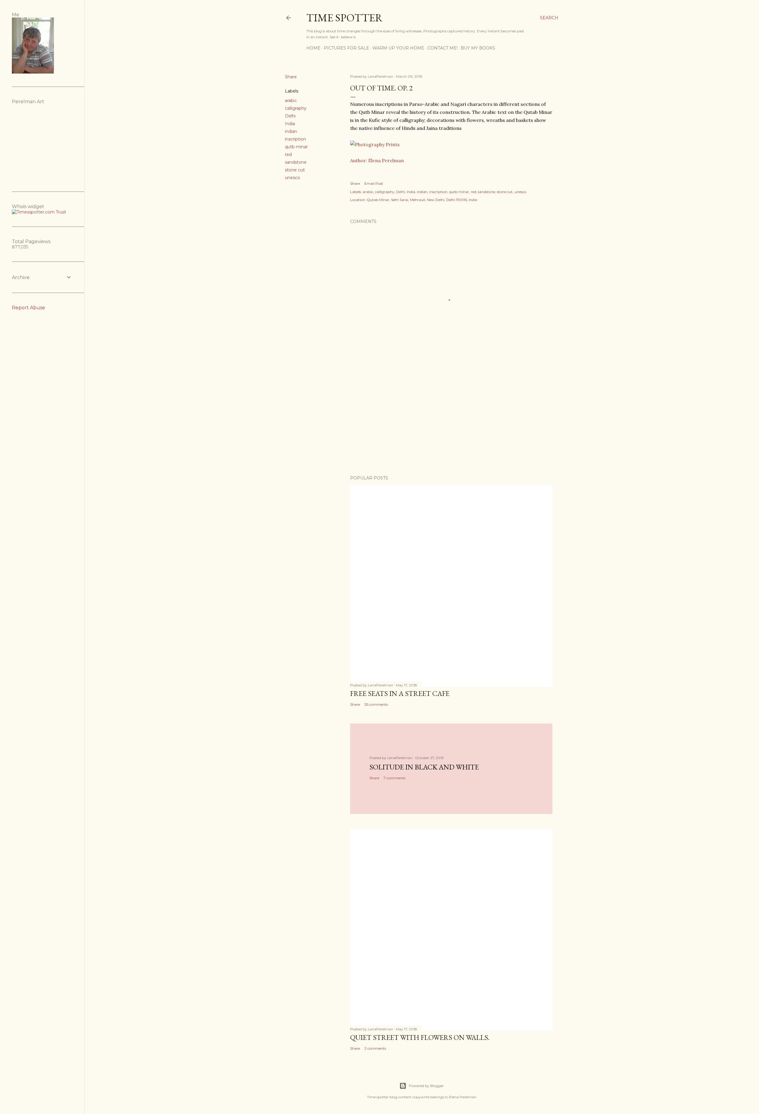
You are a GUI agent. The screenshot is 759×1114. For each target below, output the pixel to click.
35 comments (376, 704)
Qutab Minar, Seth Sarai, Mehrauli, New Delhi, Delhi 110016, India (422, 199)
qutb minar (296, 146)
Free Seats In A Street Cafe (399, 693)
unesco (292, 177)
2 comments (375, 1048)
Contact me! (442, 48)
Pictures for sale (346, 48)
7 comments (394, 778)
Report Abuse (28, 307)
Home (313, 48)
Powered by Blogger (426, 1085)
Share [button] (291, 76)
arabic (291, 100)
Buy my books (478, 48)
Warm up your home (398, 48)
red (288, 154)
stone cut (295, 170)
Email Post (373, 183)
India (290, 123)
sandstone (296, 162)
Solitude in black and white (424, 767)
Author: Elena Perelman (377, 160)
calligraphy (296, 108)
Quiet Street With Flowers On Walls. (419, 1037)
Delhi (290, 116)
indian (291, 131)
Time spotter (344, 18)
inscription (295, 139)
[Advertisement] (451, 418)
